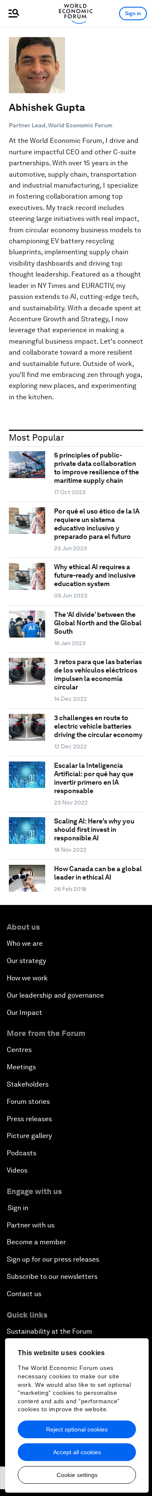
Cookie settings (77, 1475)
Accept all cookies (77, 1452)
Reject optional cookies (77, 1429)
